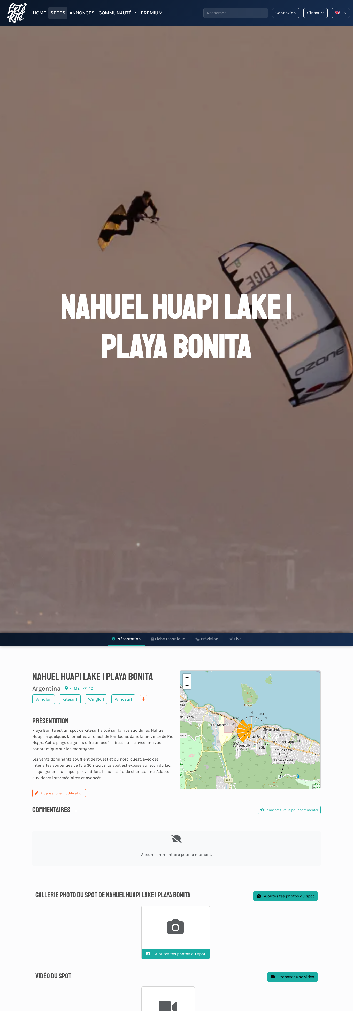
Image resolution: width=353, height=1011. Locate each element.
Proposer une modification (61, 793)
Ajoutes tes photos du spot (288, 896)
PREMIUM (152, 13)
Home (39, 13)
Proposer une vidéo (295, 976)
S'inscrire (315, 12)
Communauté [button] (116, 13)
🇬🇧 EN (341, 12)
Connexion (285, 12)
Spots (57, 13)
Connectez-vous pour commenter (291, 810)
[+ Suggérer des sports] (143, 699)
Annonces (82, 13)
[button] (250, 729)
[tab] (126, 639)
